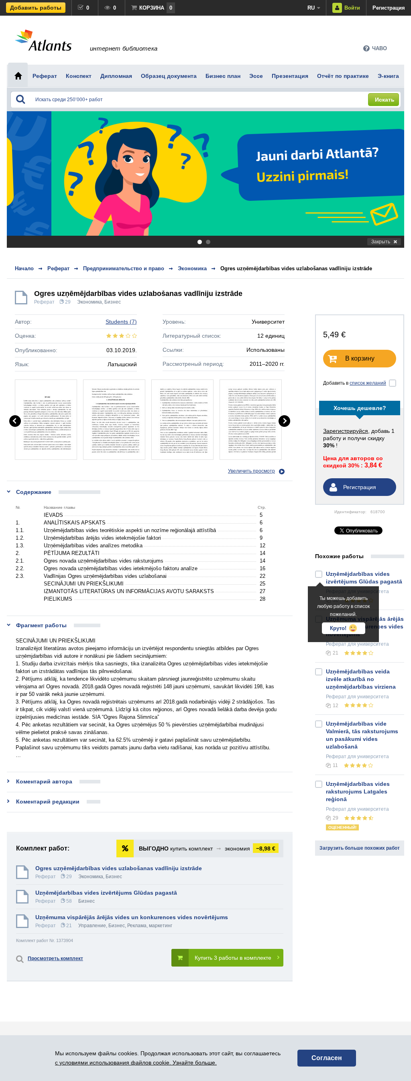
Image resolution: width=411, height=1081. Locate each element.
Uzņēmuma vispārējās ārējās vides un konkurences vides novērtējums (131, 917)
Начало (24, 268)
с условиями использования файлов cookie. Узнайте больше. (136, 1062)
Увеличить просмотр (251, 471)
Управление (92, 925)
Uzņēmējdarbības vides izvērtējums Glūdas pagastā (106, 892)
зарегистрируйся (345, 431)
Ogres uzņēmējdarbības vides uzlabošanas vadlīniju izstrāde (296, 268)
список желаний (368, 383)
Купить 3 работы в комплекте (233, 958)
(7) (121, 321)
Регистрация (388, 8)
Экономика (89, 302)
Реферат (44, 302)
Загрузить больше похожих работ (359, 848)
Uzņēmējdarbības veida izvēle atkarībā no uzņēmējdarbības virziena (361, 679)
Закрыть (380, 242)
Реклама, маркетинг (149, 925)
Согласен (326, 1057)
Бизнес (112, 302)
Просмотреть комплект (55, 958)
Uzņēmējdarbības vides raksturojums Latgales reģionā (358, 791)
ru (311, 8)
